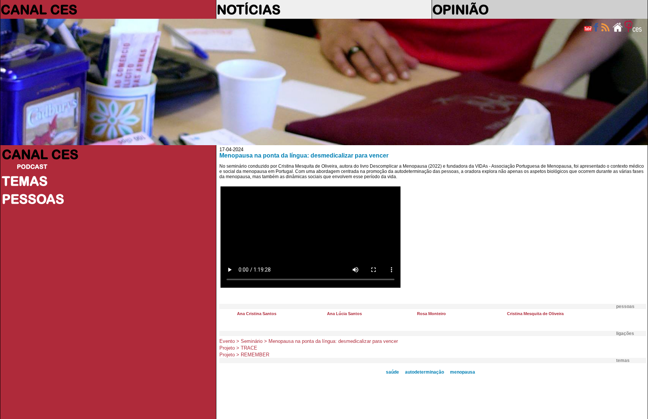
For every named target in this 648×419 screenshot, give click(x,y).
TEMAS (25, 180)
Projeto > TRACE (238, 348)
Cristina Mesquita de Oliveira (535, 313)
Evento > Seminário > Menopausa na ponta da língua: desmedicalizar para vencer (308, 341)
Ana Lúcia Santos (344, 313)
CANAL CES (39, 9)
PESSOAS (33, 198)
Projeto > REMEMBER (244, 354)
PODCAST (32, 166)
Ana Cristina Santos (256, 313)
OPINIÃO (460, 9)
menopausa (462, 372)
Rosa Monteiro (431, 313)
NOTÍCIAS (248, 9)
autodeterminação (424, 372)
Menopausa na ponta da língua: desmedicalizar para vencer (303, 155)
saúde (392, 372)
